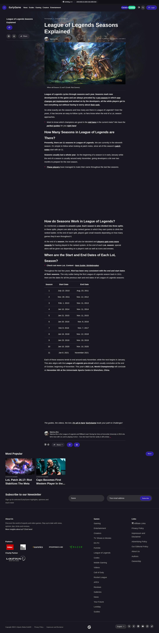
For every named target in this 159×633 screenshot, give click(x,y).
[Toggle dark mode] (139, 7)
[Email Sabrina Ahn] (77, 445)
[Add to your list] (14, 36)
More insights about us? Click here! (18, 529)
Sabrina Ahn (54, 432)
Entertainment (55, 7)
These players (53, 167)
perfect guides (53, 126)
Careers (125, 7)
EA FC (96, 543)
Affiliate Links (140, 523)
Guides (31, 7)
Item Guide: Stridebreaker (87, 265)
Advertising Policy (139, 542)
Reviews (97, 587)
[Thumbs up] (9, 27)
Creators (46, 7)
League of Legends (61, 18)
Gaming (38, 7)
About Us (136, 551)
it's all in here (79, 423)
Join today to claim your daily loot (86, 1)
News (25, 7)
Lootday (132, 7)
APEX (96, 582)
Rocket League (100, 577)
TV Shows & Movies (102, 538)
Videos (97, 567)
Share (25, 36)
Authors (135, 556)
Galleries (97, 592)
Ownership (136, 561)
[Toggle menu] (4, 7)
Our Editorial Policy (140, 546)
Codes (96, 558)
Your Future (99, 602)
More (149, 453)
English (119, 626)
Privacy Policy (138, 528)
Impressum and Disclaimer (55, 627)
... (110, 437)
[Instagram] (147, 626)
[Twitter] (129, 626)
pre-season (102, 98)
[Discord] (138, 626)
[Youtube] (143, 626)
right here (71, 126)
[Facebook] (133, 626)
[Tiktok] (152, 626)
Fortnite (97, 548)
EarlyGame (91, 423)
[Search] (143, 7)
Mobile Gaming (100, 563)
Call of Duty (99, 572)
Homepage (48, 18)
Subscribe (145, 498)
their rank (95, 105)
